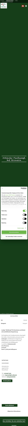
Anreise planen (7, 380)
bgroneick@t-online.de (11, 375)
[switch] (25, 215)
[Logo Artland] (3, 6)
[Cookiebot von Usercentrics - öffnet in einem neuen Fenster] (21, 188)
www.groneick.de (11, 376)
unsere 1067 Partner (10, 195)
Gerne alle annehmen (14, 232)
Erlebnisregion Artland (9, 0)
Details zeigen (21, 228)
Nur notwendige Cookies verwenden (14, 236)
